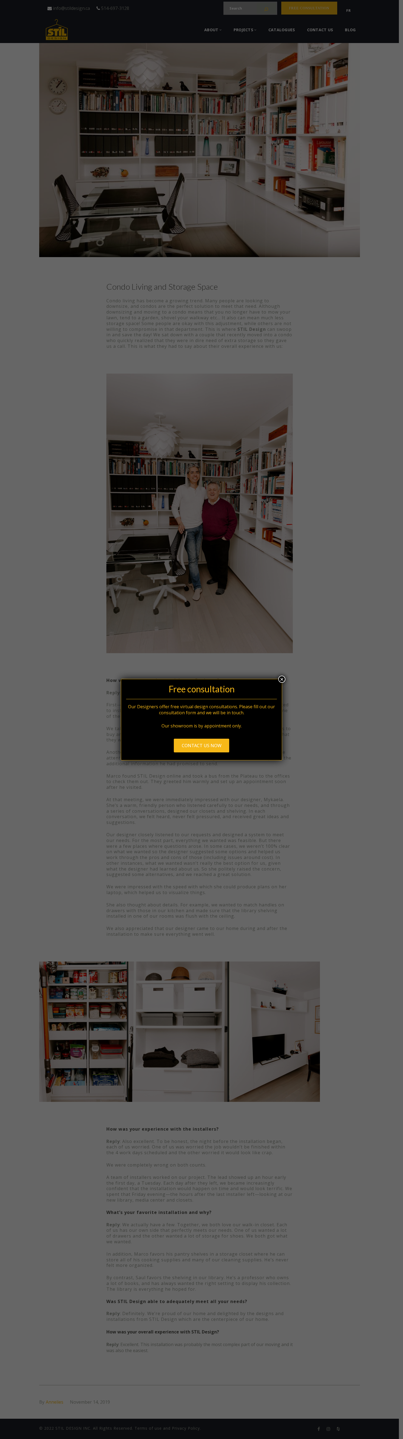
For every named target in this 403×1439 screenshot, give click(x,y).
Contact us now (202, 746)
